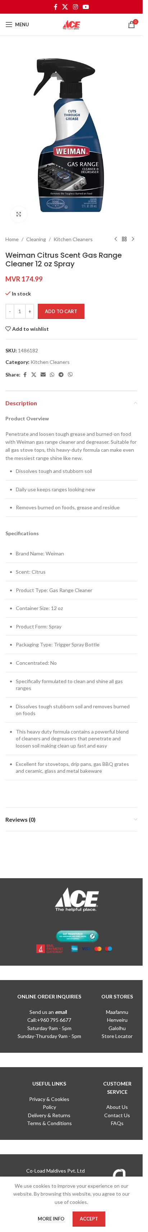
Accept (89, 1219)
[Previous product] (115, 239)
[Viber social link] (70, 375)
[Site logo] (71, 24)
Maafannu (117, 1012)
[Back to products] (124, 239)
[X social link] (65, 6)
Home (12, 239)
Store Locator (117, 1036)
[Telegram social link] (61, 375)
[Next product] (133, 239)
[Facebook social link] (55, 6)
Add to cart (61, 311)
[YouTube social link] (85, 6)
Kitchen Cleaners (73, 239)
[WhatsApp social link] (52, 375)
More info (51, 1219)
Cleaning (36, 239)
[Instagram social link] (75, 6)
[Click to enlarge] (19, 214)
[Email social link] (43, 375)
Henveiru (117, 1020)
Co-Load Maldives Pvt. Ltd (55, 1171)
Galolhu (117, 1028)
